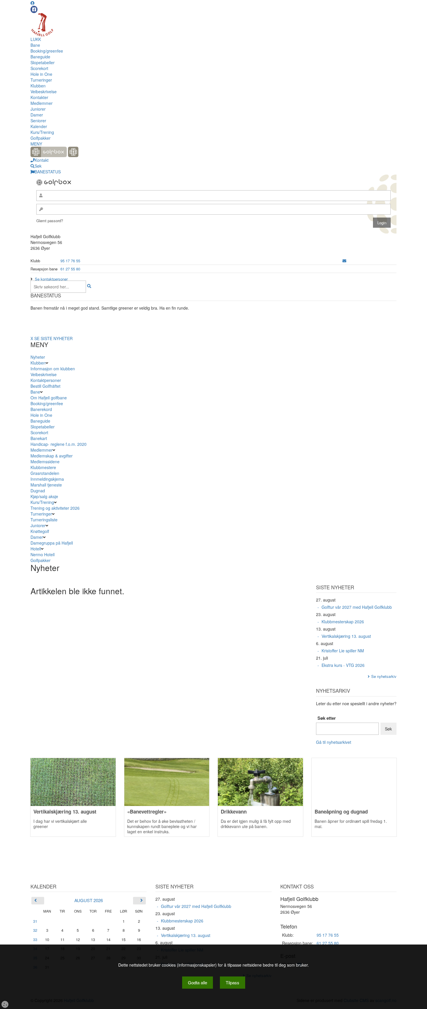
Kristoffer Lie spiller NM (343, 650)
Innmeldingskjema (47, 479)
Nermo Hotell (43, 554)
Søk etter (326, 718)
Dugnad (38, 490)
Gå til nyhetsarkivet (333, 742)
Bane (35, 45)
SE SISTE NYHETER (53, 338)
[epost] (344, 260)
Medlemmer (42, 103)
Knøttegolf (40, 531)
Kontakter (39, 97)
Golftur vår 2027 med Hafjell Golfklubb (357, 607)
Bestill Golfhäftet (45, 386)
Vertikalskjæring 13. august (346, 636)
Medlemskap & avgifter (52, 456)
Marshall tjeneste (46, 485)
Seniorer (38, 120)
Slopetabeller (43, 62)
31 (35, 921)
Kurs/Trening (42, 132)
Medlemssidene (45, 461)
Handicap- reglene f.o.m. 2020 (59, 444)
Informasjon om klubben (53, 368)
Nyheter (38, 357)
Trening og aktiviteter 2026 (55, 508)
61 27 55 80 (70, 269)
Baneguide (40, 57)
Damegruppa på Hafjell (52, 543)
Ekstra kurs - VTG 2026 (343, 665)
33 (35, 939)
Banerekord (41, 409)
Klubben (38, 86)
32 (35, 930)
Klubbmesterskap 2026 (343, 621)
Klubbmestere (43, 467)
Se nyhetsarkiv (384, 676)
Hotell (36, 549)
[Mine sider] (33, 3)
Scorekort (39, 68)
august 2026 (88, 900)
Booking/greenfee (47, 51)
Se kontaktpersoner (51, 279)
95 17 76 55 (70, 260)
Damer (37, 115)
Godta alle (197, 982)
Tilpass (232, 982)
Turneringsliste (44, 520)
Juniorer (38, 109)
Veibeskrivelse (44, 91)
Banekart (39, 438)
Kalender (39, 126)
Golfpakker (41, 138)
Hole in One (41, 74)
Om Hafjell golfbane (49, 398)
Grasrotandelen (45, 473)
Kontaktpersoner (46, 380)
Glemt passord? (49, 220)
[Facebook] (34, 9)
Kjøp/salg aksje (44, 496)
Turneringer (41, 80)
